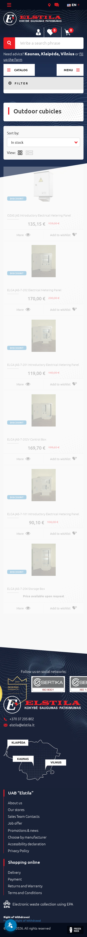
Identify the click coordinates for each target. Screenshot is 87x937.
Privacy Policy (18, 851)
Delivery (14, 872)
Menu (68, 70)
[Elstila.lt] (32, 18)
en (73, 4)
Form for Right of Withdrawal (22, 920)
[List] (29, 152)
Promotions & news (23, 830)
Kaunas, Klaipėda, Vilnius (49, 53)
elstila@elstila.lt (22, 725)
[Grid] (20, 152)
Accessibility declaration (27, 844)
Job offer (15, 823)
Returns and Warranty (25, 886)
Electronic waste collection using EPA (43, 903)
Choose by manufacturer (27, 837)
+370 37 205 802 (22, 719)
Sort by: (13, 133)
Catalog (21, 70)
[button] (43, 142)
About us (15, 803)
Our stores (16, 810)
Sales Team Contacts (23, 816)
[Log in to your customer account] (38, 32)
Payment (15, 879)
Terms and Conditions (25, 893)
